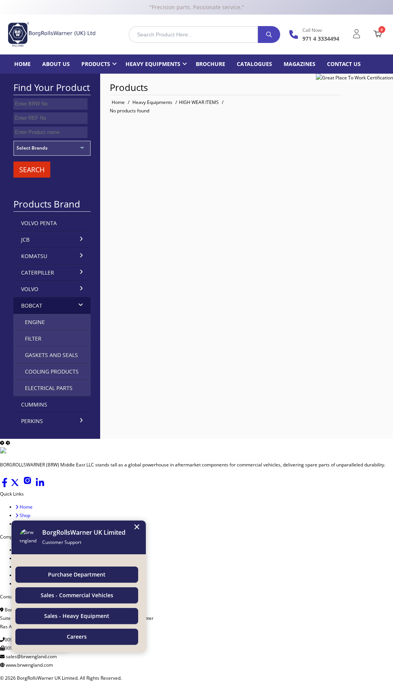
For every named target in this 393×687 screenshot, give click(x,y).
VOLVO (29, 289)
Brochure (210, 64)
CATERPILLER (37, 272)
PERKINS (32, 421)
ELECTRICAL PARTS (49, 388)
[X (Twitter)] (15, 485)
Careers (77, 636)
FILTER (33, 338)
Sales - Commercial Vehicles (77, 595)
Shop (24, 515)
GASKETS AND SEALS (51, 355)
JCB (25, 239)
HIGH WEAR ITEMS (199, 102)
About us (56, 64)
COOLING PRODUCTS (52, 371)
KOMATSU (34, 256)
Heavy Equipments (152, 64)
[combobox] (193, 34)
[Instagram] (28, 485)
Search (32, 169)
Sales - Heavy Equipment (76, 615)
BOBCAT (31, 305)
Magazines (299, 64)
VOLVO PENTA (39, 223)
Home (22, 64)
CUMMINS (34, 404)
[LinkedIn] (40, 485)
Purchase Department (77, 574)
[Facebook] (5, 485)
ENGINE (35, 322)
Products (95, 64)
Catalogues (254, 64)
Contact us (344, 64)
